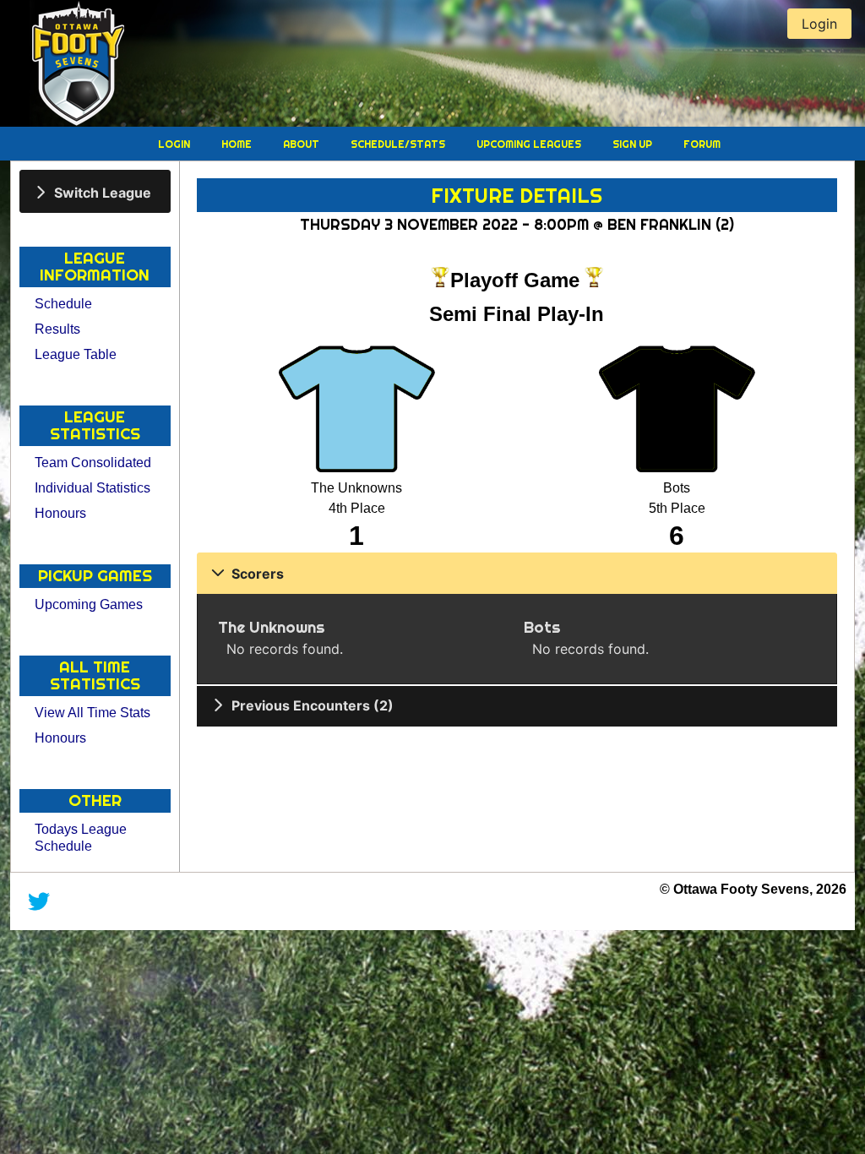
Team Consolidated (93, 462)
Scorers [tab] (257, 573)
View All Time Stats (92, 712)
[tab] (95, 191)
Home (237, 144)
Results (57, 329)
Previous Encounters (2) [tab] (312, 705)
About (302, 144)
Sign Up (633, 144)
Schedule (63, 304)
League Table (76, 354)
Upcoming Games (89, 604)
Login (175, 144)
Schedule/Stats (399, 144)
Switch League (102, 191)
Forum (702, 144)
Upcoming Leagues (530, 144)
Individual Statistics (92, 488)
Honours (60, 513)
